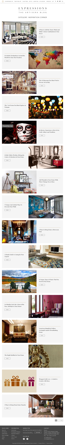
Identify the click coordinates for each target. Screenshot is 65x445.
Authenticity (13, 430)
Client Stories (4, 433)
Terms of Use (49, 443)
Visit (53, 1)
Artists (30, 1)
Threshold (48, 1)
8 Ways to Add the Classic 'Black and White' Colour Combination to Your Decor (49, 31)
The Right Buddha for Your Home (14, 355)
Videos (3, 437)
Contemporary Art (9, 1)
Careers (13, 435)
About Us (4, 430)
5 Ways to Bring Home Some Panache (15, 405)
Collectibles (25, 1)
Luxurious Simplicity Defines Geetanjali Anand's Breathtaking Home (48, 330)
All (62, 420)
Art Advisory (42, 1)
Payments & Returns (15, 433)
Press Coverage (5, 435)
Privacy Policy (42, 443)
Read (42, 36)
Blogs (3, 438)
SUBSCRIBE (38, 432)
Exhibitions (35, 1)
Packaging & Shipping (15, 431)
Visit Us (12, 438)
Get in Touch (14, 437)
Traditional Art (17, 1)
